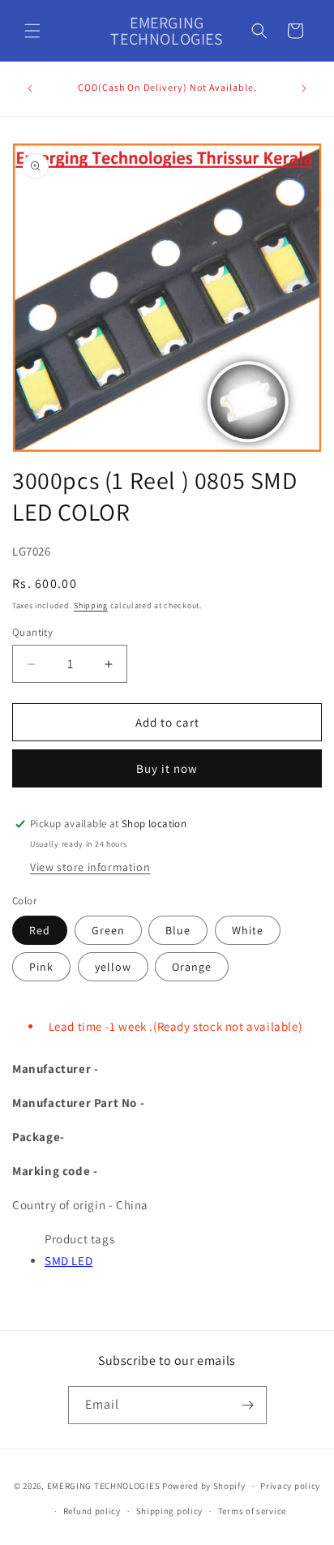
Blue (178, 930)
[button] (32, 31)
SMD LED (68, 1260)
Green (108, 930)
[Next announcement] (304, 88)
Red (39, 930)
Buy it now (167, 768)
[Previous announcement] (30, 88)
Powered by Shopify (204, 1485)
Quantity (32, 632)
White (247, 930)
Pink (41, 966)
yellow (113, 966)
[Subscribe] (248, 1405)
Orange (192, 966)
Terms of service (252, 1511)
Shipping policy (169, 1511)
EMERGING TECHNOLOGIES (104, 1485)
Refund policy (92, 1511)
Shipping (91, 605)
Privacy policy (290, 1485)
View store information (90, 867)
